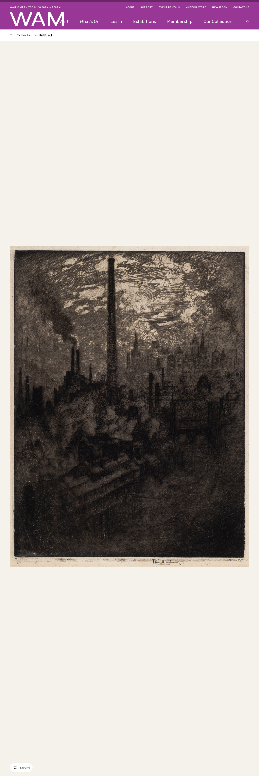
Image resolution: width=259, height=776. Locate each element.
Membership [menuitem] (179, 21)
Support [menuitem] (146, 7)
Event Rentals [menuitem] (169, 7)
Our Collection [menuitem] (218, 21)
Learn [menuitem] (116, 21)
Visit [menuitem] (64, 21)
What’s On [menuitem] (89, 21)
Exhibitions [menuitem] (144, 21)
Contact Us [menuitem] (241, 7)
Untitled (45, 35)
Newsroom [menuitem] (219, 7)
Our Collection (21, 35)
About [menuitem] (130, 7)
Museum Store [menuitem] (196, 7)
